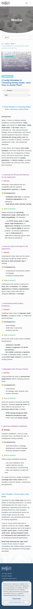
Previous (9, 90)
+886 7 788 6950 (8, 573)
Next (6, 95)
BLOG (12, 43)
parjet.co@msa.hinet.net (11, 578)
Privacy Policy (16, 598)
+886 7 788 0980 (8, 576)
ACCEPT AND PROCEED (16, 602)
